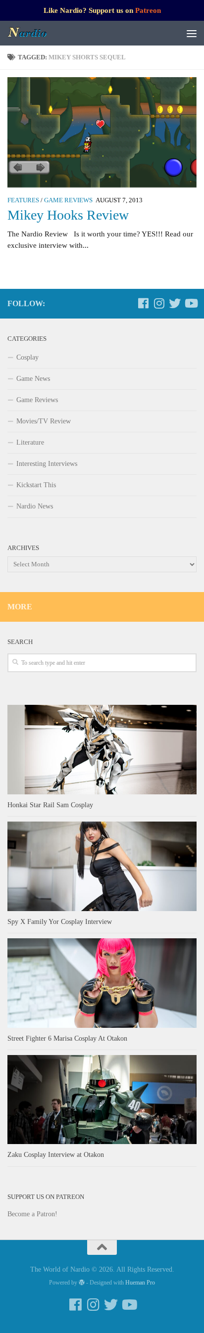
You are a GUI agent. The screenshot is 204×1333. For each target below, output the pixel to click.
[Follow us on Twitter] (175, 303)
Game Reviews (68, 200)
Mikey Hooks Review (68, 215)
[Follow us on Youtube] (191, 303)
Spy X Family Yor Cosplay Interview (59, 921)
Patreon (148, 10)
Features (23, 200)
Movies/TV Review (43, 421)
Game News (33, 378)
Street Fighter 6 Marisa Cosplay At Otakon (67, 1038)
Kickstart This (36, 485)
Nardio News (34, 506)
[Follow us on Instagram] (159, 303)
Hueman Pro (140, 1282)
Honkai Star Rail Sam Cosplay (50, 805)
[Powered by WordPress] (82, 1283)
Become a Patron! (32, 1214)
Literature (30, 442)
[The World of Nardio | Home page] (34, 33)
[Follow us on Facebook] (143, 303)
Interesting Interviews (46, 463)
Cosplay (27, 357)
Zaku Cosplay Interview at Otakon (55, 1154)
